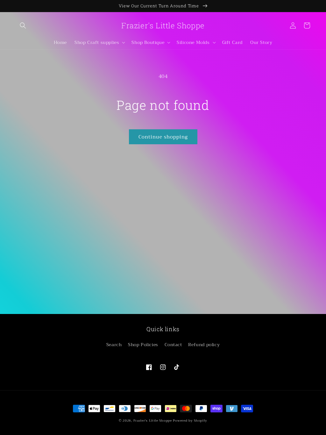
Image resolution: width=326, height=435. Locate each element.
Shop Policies (143, 344)
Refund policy (204, 344)
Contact (173, 344)
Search (114, 344)
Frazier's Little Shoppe (152, 420)
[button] (23, 25)
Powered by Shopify (190, 420)
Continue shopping (163, 137)
